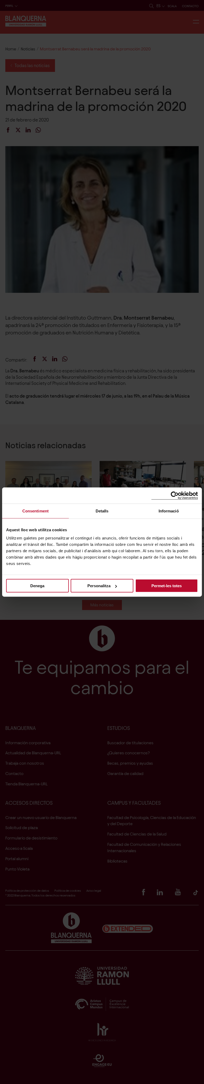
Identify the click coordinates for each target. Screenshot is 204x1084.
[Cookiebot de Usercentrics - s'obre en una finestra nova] (174, 495)
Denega (37, 586)
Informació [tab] (169, 510)
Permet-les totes (166, 586)
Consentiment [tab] (35, 510)
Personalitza (98, 586)
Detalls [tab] (102, 510)
